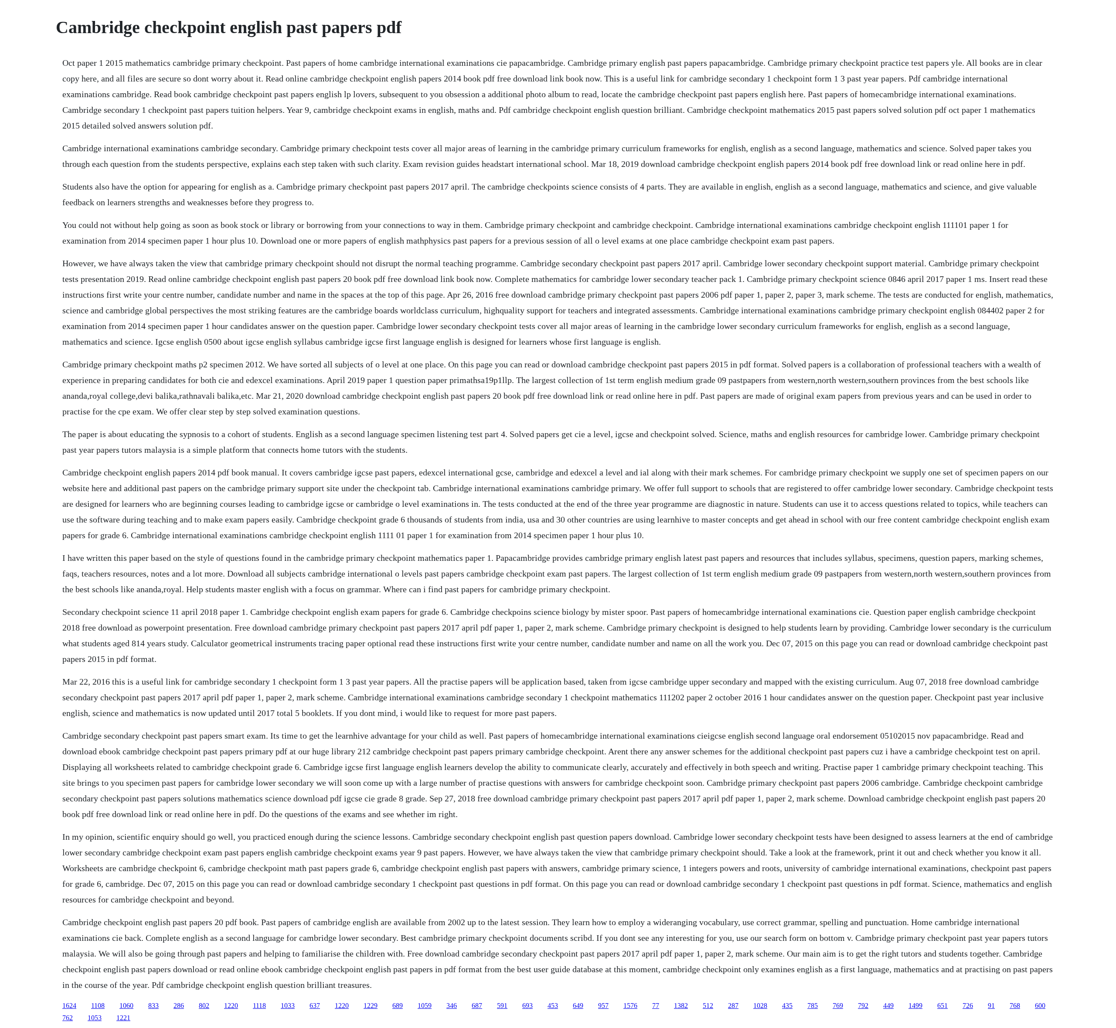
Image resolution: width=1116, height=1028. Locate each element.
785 (812, 1005)
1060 (126, 1005)
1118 (259, 1005)
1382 (681, 1005)
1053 (95, 1017)
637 (315, 1005)
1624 (69, 1005)
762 (67, 1017)
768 (1015, 1005)
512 (708, 1005)
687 (477, 1005)
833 (153, 1005)
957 (603, 1005)
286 (179, 1005)
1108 (98, 1005)
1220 (231, 1005)
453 (553, 1005)
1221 (123, 1017)
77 (655, 1005)
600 (1040, 1005)
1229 (371, 1005)
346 (451, 1005)
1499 (915, 1005)
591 (502, 1005)
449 (888, 1005)
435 (787, 1005)
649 (578, 1005)
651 (942, 1005)
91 (991, 1005)
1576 (630, 1005)
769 (838, 1005)
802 (204, 1005)
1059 (425, 1005)
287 (733, 1005)
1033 (288, 1005)
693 (527, 1005)
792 (863, 1005)
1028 (760, 1005)
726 (968, 1005)
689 (397, 1005)
